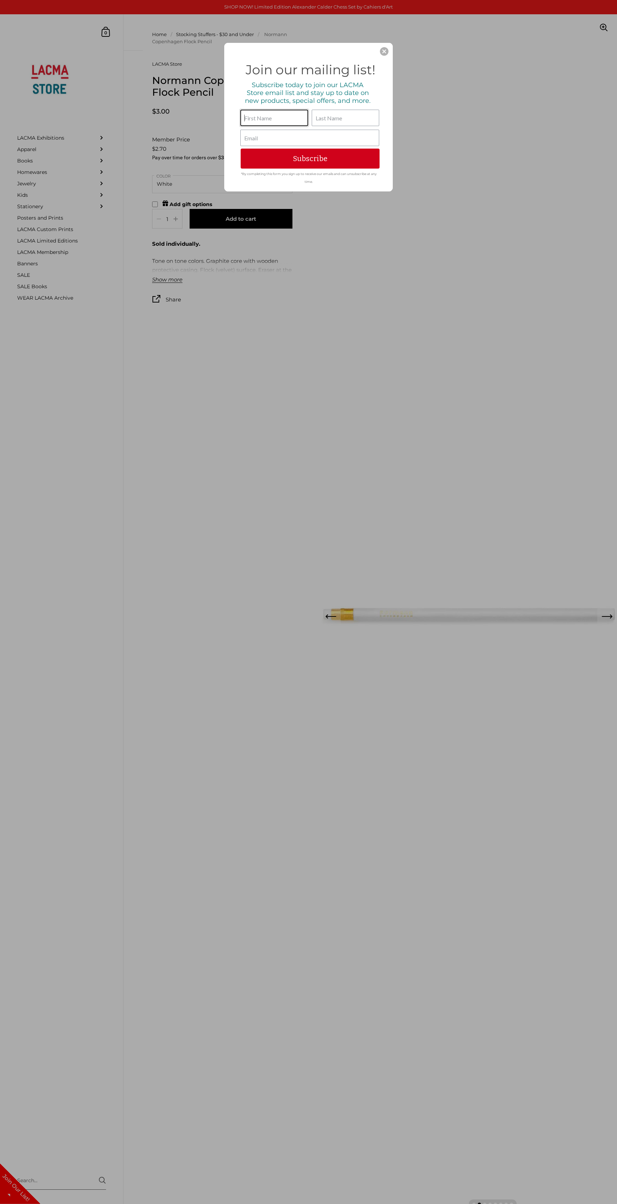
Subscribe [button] (310, 158)
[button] (384, 51)
